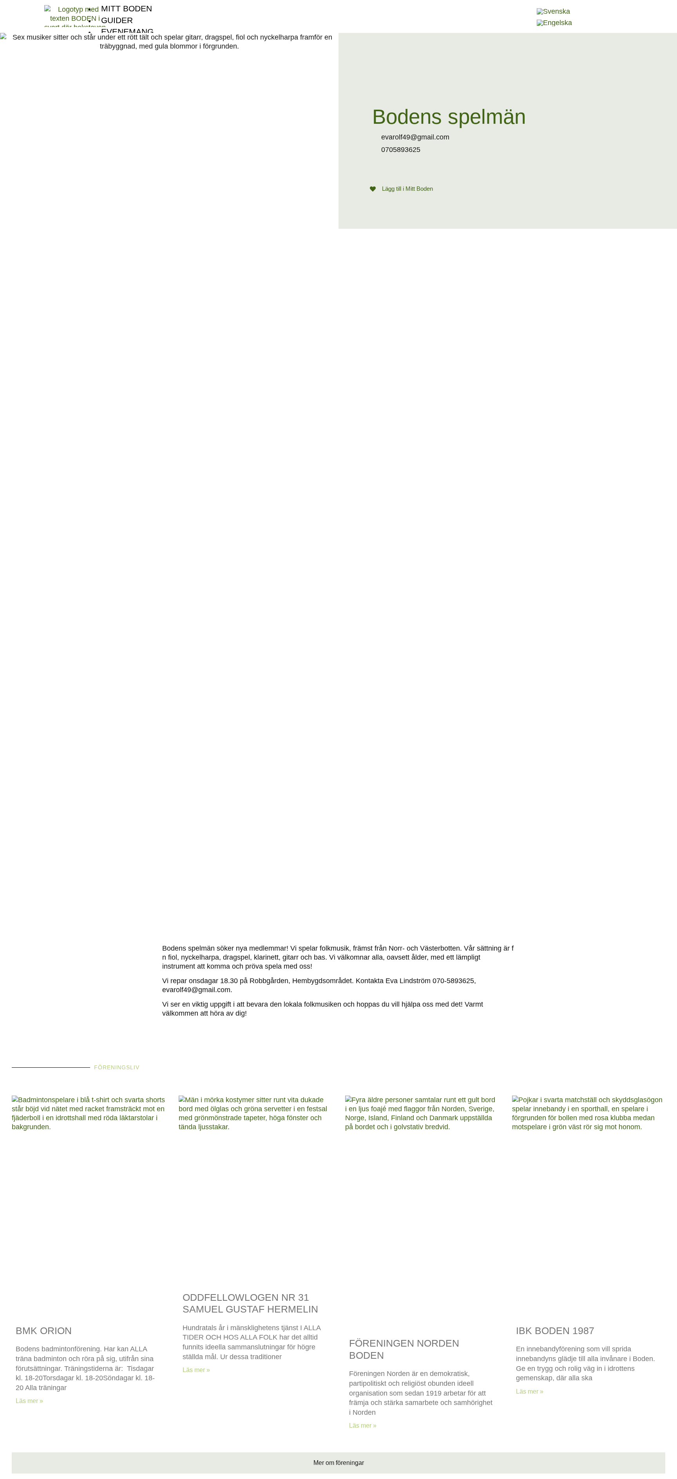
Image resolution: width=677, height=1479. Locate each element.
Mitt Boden (126, 8)
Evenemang (127, 31)
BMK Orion (44, 1330)
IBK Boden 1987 (555, 1330)
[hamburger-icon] (523, 6)
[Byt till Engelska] (554, 23)
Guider (117, 20)
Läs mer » (29, 1401)
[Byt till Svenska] (553, 11)
